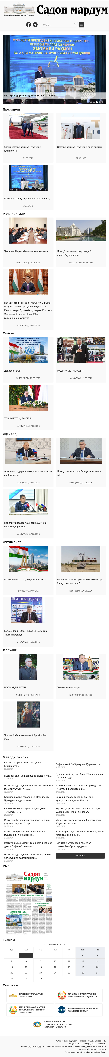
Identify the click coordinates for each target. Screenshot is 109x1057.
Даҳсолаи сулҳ (12, 370)
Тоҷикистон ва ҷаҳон (68, 687)
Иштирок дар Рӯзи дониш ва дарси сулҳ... (30, 95)
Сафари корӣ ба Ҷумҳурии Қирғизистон (79, 147)
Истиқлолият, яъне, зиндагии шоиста (25, 579)
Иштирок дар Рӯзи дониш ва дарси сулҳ (27, 198)
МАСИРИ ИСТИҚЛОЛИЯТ (71, 370)
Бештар (79, 856)
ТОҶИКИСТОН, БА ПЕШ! (18, 418)
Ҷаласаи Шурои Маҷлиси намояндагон (26, 251)
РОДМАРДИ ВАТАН (15, 687)
